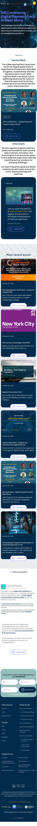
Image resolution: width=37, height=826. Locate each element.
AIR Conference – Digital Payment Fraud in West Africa (17, 123)
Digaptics (21, 818)
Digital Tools (7, 754)
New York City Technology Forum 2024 (16, 343)
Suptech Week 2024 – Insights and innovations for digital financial (14, 444)
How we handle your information (18, 694)
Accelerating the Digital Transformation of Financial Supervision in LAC (17, 544)
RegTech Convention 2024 (12, 392)
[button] (34, 3)
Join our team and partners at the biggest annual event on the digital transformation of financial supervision (20, 213)
